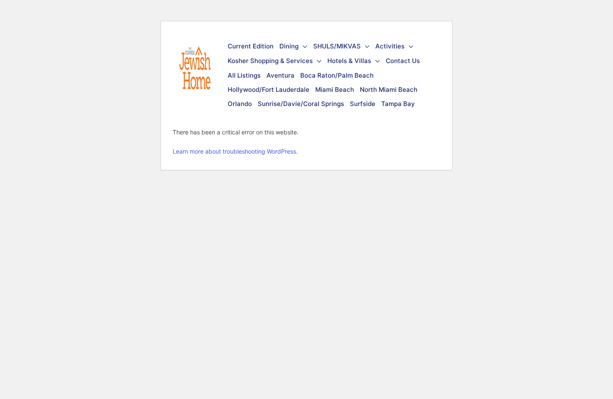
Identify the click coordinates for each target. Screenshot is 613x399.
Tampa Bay (398, 104)
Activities (389, 46)
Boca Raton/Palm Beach (337, 75)
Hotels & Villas (349, 61)
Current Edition (251, 46)
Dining (289, 46)
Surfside (362, 104)
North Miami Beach (388, 89)
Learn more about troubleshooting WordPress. (235, 151)
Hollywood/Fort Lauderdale (268, 89)
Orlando (240, 104)
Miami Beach (334, 89)
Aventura (280, 75)
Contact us (403, 61)
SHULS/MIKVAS (337, 46)
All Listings (244, 75)
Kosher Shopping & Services (270, 61)
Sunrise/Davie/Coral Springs (301, 104)
